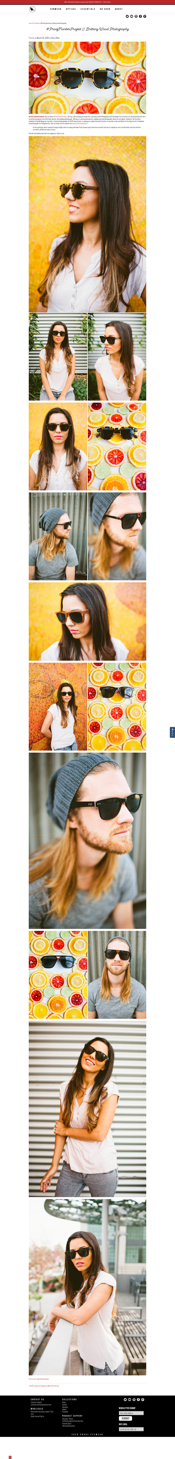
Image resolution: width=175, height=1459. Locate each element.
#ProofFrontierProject (60, 116)
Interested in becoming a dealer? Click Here (42, 1412)
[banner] (32, 9)
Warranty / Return (67, 1418)
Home (30, 23)
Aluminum (65, 1407)
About (119, 9)
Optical (71, 9)
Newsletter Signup (127, 1408)
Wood (64, 1402)
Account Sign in (66, 1423)
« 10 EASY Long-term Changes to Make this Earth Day (44, 1386)
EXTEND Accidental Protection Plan (72, 1421)
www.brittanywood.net (81, 123)
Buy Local (123, 1424)
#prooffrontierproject (43, 1379)
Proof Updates (36, 23)
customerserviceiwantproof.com (41, 1404)
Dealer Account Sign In (37, 1416)
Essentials (88, 9)
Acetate (64, 1404)
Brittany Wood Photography (37, 117)
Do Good (105, 9)
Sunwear (56, 9)
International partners (68, 1426)
